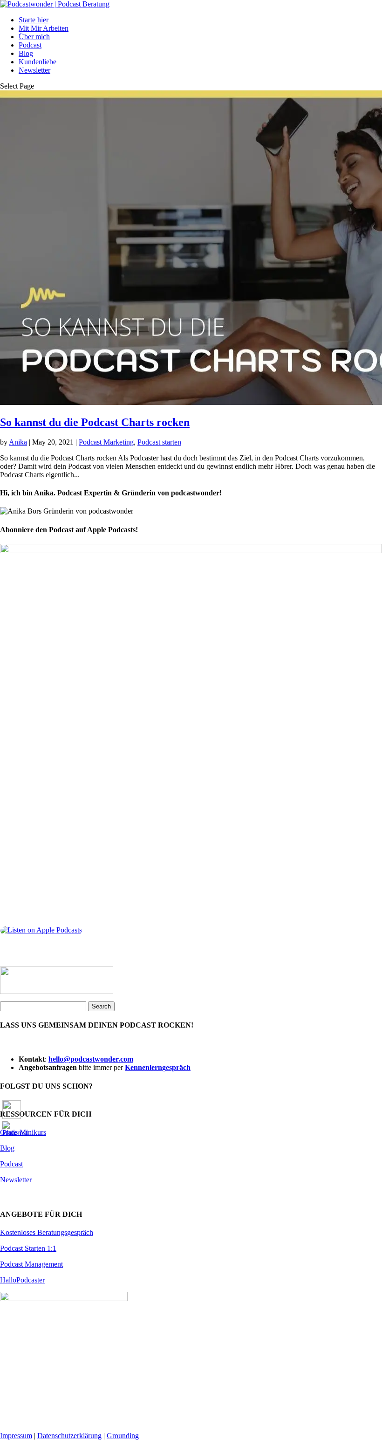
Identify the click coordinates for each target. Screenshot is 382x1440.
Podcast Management (31, 1264)
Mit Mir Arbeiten (43, 28)
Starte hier (33, 20)
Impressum (16, 1436)
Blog (26, 53)
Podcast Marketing (106, 442)
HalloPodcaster (22, 1280)
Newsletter (34, 70)
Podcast (30, 45)
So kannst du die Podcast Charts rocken (95, 422)
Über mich (34, 37)
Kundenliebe (37, 62)
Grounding (123, 1436)
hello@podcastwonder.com (90, 1059)
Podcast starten (159, 442)
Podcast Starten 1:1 (28, 1248)
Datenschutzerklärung (69, 1436)
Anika (18, 442)
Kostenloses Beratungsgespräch (46, 1232)
